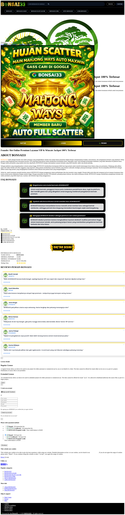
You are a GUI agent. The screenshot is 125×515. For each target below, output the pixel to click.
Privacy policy (8, 508)
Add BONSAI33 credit (11, 442)
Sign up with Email (7, 395)
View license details (6, 232)
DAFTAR (23, 143)
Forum (6, 499)
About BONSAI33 (9, 487)
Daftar (119, 4)
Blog (5, 500)
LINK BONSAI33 (81, 11)
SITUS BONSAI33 (68, 11)
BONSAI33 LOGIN (22, 11)
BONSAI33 (9, 11)
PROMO (104, 143)
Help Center (7, 497)
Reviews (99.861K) (12, 44)
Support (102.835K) (24, 44)
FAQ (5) (33, 44)
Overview (3, 44)
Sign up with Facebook (8, 392)
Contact (6, 504)
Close (2, 382)
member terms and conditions (40, 409)
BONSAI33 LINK (54, 11)
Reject (3, 457)
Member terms (8, 507)
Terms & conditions (10, 505)
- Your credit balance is (23, 431)
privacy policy (94, 452)
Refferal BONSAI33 (10, 488)
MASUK (110, 4)
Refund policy (8, 510)
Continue (4, 445)
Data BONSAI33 (9, 490)
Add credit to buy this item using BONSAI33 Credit (19, 432)
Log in (19, 415)
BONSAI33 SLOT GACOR (38, 11)
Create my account (6, 412)
